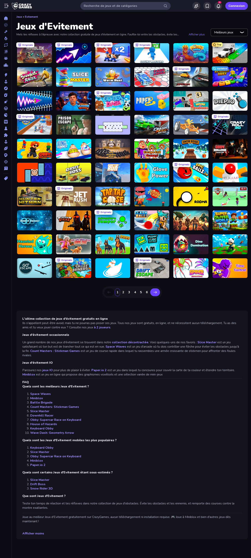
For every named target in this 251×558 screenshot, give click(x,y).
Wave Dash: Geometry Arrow (52, 433)
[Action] (6, 75)
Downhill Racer (41, 415)
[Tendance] (6, 38)
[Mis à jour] (6, 45)
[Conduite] (6, 108)
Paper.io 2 (99, 370)
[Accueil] (6, 18)
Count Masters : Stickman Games (55, 351)
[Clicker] (6, 101)
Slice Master (206, 342)
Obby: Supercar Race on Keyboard (55, 420)
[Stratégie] (6, 155)
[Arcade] (6, 81)
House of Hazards (43, 424)
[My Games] (207, 6)
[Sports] (6, 148)
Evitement (31, 17)
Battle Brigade (41, 402)
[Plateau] (6, 128)
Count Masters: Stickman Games (54, 407)
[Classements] (6, 65)
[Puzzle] (6, 135)
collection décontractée (130, 342)
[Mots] (6, 121)
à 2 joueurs (102, 327)
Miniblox (28, 374)
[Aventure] (6, 88)
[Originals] (6, 51)
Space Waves (115, 346)
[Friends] (196, 6)
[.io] (6, 115)
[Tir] (6, 161)
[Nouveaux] (6, 31)
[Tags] (6, 178)
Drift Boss (37, 484)
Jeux (19, 17)
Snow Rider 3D (41, 488)
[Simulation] (6, 141)
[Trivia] (6, 168)
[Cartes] (6, 95)
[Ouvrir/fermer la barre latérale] (6, 6)
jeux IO (47, 370)
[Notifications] (218, 6)
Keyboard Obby (41, 428)
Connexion (236, 6)
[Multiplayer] (6, 58)
